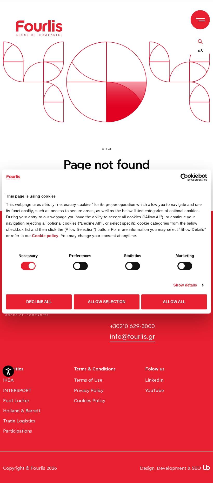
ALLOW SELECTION (106, 301)
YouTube (154, 390)
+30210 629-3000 (132, 326)
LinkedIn (154, 380)
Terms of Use (88, 380)
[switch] (80, 266)
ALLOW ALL (174, 301)
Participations (17, 431)
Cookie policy (45, 235)
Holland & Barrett (22, 411)
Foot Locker (16, 401)
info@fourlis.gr (132, 337)
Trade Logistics (19, 421)
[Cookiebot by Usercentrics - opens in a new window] (184, 177)
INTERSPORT (17, 390)
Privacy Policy (88, 390)
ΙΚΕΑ (8, 380)
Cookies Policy (89, 401)
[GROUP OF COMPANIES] (42, 28)
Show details (185, 285)
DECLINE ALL (39, 301)
